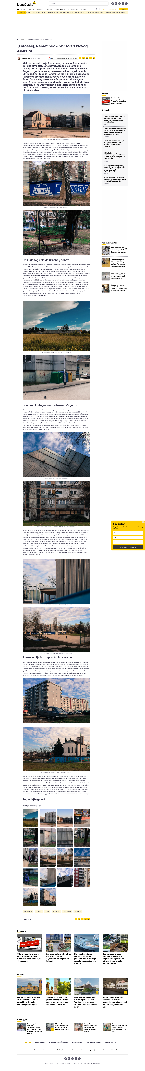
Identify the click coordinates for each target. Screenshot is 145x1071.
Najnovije (106, 110)
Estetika (49, 9)
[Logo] (26, 3)
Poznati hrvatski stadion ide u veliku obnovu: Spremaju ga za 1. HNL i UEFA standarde (114, 179)
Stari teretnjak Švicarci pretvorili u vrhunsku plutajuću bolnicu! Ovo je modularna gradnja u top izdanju (85, 958)
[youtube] (112, 3)
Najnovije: (22, 12)
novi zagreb (67, 911)
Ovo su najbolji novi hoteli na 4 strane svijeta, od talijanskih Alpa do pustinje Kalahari (58, 957)
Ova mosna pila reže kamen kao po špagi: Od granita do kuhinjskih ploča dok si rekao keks (119, 249)
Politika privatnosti (62, 1050)
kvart (47, 911)
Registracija (112, 9)
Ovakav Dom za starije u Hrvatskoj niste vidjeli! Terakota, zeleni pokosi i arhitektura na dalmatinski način (85, 1002)
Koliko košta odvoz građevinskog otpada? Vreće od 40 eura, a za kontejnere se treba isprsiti (114, 155)
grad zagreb (40, 1042)
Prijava (103, 9)
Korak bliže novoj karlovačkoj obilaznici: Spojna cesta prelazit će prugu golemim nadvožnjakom (114, 119)
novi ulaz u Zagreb (94, 1042)
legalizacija (77, 1042)
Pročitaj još (22, 1019)
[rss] (126, 3)
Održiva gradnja (60, 9)
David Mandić (25, 58)
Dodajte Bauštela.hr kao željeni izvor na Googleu (64, 58)
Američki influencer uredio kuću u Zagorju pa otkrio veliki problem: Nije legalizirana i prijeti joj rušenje (58, 12)
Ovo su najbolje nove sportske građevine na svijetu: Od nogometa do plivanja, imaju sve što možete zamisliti (113, 958)
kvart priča (56, 911)
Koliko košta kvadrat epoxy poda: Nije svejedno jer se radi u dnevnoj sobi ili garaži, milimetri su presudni (118, 262)
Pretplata (123, 9)
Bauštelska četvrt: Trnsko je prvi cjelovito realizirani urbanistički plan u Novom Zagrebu (113, 143)
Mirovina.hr (114, 1050)
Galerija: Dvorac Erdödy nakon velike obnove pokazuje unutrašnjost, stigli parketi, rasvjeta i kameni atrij (115, 1002)
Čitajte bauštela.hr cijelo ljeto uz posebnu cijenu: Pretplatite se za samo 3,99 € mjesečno (119, 100)
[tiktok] (119, 3)
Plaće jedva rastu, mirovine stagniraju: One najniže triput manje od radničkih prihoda (90, 1027)
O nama (30, 1050)
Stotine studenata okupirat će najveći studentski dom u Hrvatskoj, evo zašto (62, 1026)
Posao (44, 1050)
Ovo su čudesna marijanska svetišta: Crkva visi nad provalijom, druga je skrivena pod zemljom (29, 1001)
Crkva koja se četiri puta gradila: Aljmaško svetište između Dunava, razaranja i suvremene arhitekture (57, 1001)
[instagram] (116, 3)
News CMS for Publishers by (87, 1063)
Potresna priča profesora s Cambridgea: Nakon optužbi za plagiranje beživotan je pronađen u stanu (34, 1028)
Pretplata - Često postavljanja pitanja (91, 1050)
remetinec (78, 911)
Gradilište (31, 9)
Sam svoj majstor (73, 9)
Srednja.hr (106, 1050)
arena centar (28, 911)
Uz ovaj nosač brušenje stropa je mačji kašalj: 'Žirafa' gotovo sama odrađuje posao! (118, 275)
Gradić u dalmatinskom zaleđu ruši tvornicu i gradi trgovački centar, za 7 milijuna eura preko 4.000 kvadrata (114, 131)
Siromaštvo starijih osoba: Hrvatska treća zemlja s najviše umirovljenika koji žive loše (119, 1027)
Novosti (23, 9)
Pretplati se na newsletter (128, 547)
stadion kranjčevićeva (58, 1042)
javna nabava (110, 1042)
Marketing (51, 1050)
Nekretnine (40, 9)
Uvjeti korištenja (74, 1050)
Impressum (37, 1050)
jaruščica (38, 911)
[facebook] (123, 3)
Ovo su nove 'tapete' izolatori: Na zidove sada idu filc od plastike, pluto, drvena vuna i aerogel (119, 287)
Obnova (83, 9)
